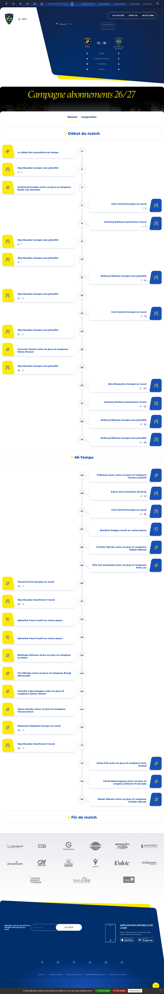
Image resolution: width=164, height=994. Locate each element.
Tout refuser (120, 991)
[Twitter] (18, 3)
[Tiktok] (40, 3)
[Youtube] (25, 3)
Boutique (147, 4)
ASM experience (88, 4)
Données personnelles (95, 974)
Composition (89, 117)
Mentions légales (73, 974)
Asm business (120, 4)
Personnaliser (135, 991)
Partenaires (104, 4)
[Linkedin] (33, 3)
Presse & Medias (55, 974)
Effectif (133, 15)
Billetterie (134, 4)
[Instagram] (11, 3)
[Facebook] (4, 3)
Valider (68, 927)
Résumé (72, 117)
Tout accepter (104, 991)
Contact (41, 974)
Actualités (118, 15)
